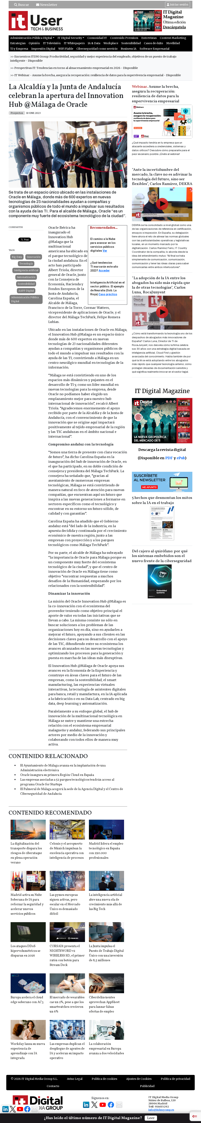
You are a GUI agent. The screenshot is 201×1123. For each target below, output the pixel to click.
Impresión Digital (43, 48)
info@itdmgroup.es (161, 1109)
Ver (105, 250)
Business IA (128, 48)
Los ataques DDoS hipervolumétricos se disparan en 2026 (25, 951)
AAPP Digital (26, 290)
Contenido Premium (124, 38)
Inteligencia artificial (26, 270)
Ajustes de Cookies (139, 1079)
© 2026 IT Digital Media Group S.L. (34, 1079)
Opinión (34, 43)
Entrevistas (149, 38)
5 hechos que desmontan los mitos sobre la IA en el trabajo (162, 500)
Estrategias (18, 43)
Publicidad (147, 1086)
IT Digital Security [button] (70, 38)
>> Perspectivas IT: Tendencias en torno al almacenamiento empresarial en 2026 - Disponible (74, 68)
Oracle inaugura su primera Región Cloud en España (57, 775)
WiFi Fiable (65, 48)
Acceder (104, 270)
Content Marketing (173, 38)
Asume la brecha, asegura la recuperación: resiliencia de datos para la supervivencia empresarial (155, 94)
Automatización (26, 277)
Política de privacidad (175, 1079)
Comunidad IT (97, 38)
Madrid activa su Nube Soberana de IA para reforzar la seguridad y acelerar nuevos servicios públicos (27, 904)
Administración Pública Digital (25, 299)
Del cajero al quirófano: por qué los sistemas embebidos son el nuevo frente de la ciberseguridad (162, 556)
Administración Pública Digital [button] (31, 38)
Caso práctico (108, 294)
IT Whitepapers (74, 43)
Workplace (110, 43)
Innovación (33, 256)
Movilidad (173, 43)
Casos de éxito (153, 43)
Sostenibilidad (131, 43)
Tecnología (26, 263)
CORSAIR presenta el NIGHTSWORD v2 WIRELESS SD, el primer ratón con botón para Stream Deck (67, 955)
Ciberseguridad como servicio (97, 48)
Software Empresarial (154, 48)
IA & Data (94, 43)
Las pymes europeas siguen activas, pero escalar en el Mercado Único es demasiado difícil (65, 904)
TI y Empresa (19, 48)
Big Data (17, 256)
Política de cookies (104, 1079)
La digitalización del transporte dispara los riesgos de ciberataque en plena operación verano (26, 853)
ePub (181, 458)
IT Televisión (52, 43)
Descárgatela (174, 27)
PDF (169, 458)
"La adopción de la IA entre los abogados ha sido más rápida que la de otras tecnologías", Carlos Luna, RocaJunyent (161, 285)
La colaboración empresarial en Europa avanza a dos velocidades (106, 1049)
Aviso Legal (74, 1079)
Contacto (53, 1086)
